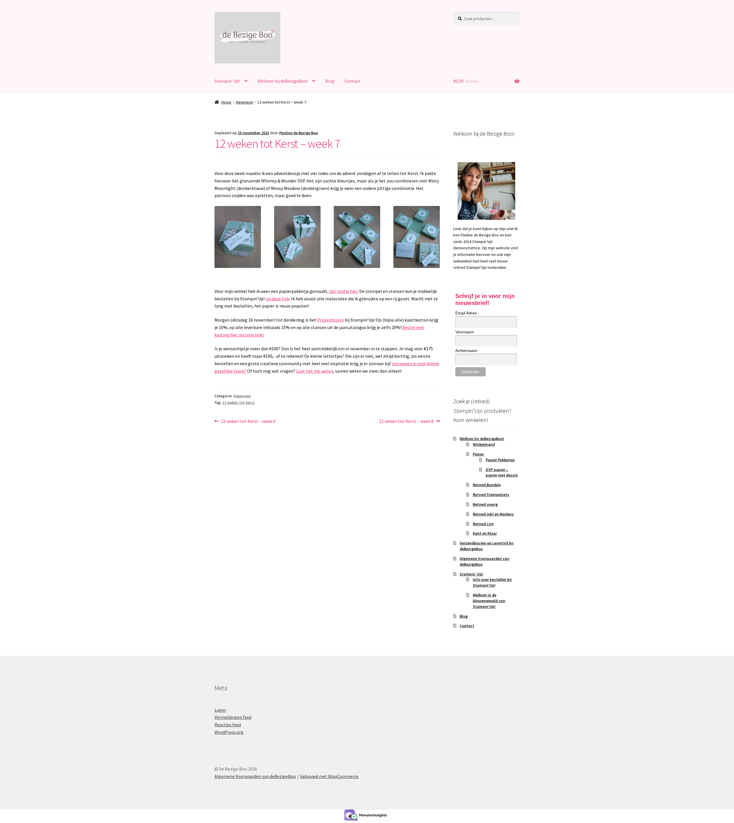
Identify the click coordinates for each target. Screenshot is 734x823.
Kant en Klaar (485, 533)
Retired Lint (483, 523)
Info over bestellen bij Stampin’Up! (492, 582)
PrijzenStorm (330, 320)
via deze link (277, 298)
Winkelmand (484, 444)
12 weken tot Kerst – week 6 (248, 421)
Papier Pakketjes (500, 459)
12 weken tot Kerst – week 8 (406, 421)
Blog (330, 81)
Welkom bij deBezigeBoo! (282, 81)
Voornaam (464, 332)
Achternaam (466, 350)
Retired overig (485, 504)
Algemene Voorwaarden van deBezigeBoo (255, 776)
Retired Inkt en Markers (493, 514)
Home (226, 102)
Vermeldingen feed (232, 717)
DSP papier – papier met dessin (502, 472)
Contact (353, 81)
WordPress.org (228, 732)
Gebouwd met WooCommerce (329, 776)
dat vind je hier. (343, 291)
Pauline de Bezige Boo (298, 132)
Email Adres (466, 313)
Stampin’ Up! (227, 81)
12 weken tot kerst (238, 402)
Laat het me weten (314, 371)
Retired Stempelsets (491, 494)
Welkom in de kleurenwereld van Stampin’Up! (489, 600)
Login (220, 710)
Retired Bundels (487, 484)
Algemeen (244, 102)
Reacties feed (227, 724)
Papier (478, 454)
